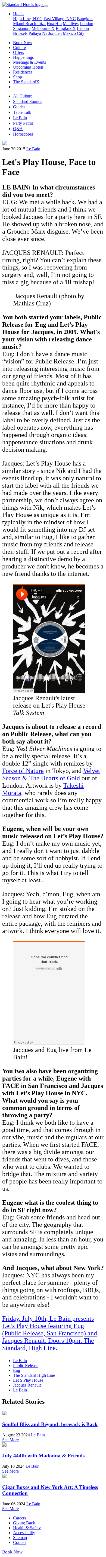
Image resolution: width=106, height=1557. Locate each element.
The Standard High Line (34, 1375)
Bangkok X (66, 28)
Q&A (18, 128)
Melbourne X (43, 28)
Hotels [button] (18, 13)
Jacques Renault (27, 1385)
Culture (19, 47)
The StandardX (26, 81)
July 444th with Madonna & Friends (43, 1455)
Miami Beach (25, 23)
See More (10, 1439)
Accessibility (24, 1532)
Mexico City (73, 33)
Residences (22, 72)
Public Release (25, 1365)
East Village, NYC (59, 18)
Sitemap (20, 1537)
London (86, 23)
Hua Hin (54, 23)
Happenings (23, 57)
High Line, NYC (27, 18)
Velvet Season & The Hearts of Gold (51, 774)
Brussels (20, 33)
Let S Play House (28, 1380)
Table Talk (22, 112)
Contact (19, 1542)
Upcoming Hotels (28, 67)
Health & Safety (27, 1527)
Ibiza (41, 23)
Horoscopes (23, 134)
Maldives (71, 23)
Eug (16, 1370)
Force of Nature (23, 770)
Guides (19, 107)
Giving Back (24, 1523)
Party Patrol (23, 123)
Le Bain (20, 117)
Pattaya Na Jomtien (45, 33)
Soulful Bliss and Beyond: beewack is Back (50, 1424)
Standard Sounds (27, 101)
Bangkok (85, 18)
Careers (19, 1518)
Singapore (21, 28)
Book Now (22, 42)
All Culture (22, 96)
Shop (17, 77)
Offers (18, 52)
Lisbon (83, 28)
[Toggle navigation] (46, 6)
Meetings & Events (29, 62)
